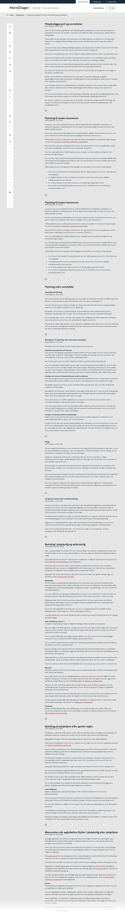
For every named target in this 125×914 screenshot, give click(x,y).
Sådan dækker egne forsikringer (56, 713)
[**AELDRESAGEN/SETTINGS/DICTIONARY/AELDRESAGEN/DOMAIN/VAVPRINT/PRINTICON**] (46, 111)
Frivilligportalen (111, 2)
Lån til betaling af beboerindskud (56, 562)
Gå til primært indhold (16, 2)
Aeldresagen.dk (83, 2)
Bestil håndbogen (99, 8)
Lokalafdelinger (97, 2)
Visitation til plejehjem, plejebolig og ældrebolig (70, 142)
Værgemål (48, 531)
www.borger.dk (52, 856)
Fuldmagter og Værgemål (83, 702)
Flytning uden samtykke (65, 577)
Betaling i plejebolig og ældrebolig (59, 745)
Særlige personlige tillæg (93, 681)
